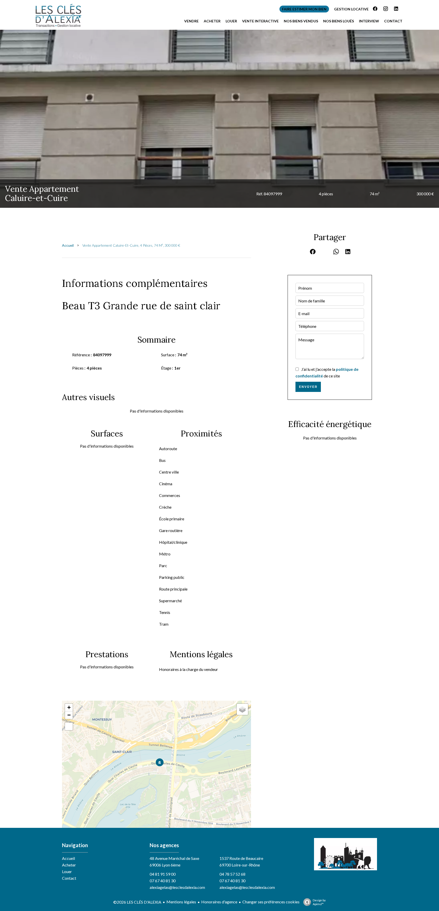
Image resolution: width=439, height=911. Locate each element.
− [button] (69, 715)
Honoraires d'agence (219, 901)
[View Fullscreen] (69, 726)
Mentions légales (181, 901)
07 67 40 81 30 (163, 880)
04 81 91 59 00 (163, 874)
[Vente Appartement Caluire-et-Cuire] (219, 119)
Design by (319, 902)
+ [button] (69, 707)
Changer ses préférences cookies (271, 901)
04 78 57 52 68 (232, 874)
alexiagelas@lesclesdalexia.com (177, 887)
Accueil (68, 245)
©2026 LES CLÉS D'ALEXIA (137, 902)
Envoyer (308, 387)
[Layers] (242, 709)
